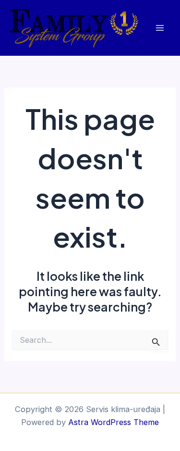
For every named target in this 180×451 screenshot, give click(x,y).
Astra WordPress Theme (113, 422)
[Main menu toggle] (159, 28)
